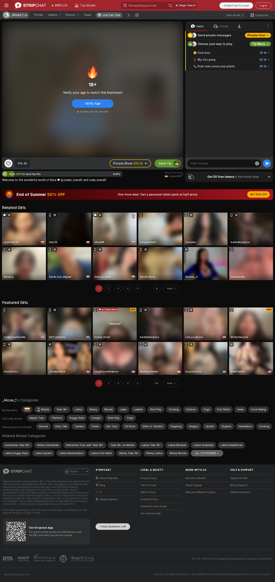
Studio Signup (193, 485)
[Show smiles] (257, 163)
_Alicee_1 (9, 400)
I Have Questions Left (113, 526)
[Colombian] (27, 409)
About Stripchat (109, 478)
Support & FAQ (238, 478)
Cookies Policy (149, 499)
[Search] (170, 5)
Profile (38, 15)
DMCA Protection (240, 492)
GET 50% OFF (258, 194)
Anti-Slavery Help (151, 513)
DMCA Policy (148, 492)
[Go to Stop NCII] (83, 558)
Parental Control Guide (154, 506)
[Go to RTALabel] (8, 558)
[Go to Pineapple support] (63, 559)
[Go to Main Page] (30, 5)
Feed (87, 15)
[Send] (267, 163)
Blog (102, 485)
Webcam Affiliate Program (200, 492)
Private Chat (256, 35)
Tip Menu (258, 44)
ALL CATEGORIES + (207, 453)
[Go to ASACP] (23, 559)
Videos (54, 15)
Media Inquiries (109, 499)
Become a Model (195, 478)
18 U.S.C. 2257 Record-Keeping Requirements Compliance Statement (231, 558)
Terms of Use (148, 485)
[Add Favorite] (8, 163)
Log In (263, 5)
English (74, 471)
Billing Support (238, 485)
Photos (72, 15)
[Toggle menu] (6, 5)
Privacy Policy (149, 478)
